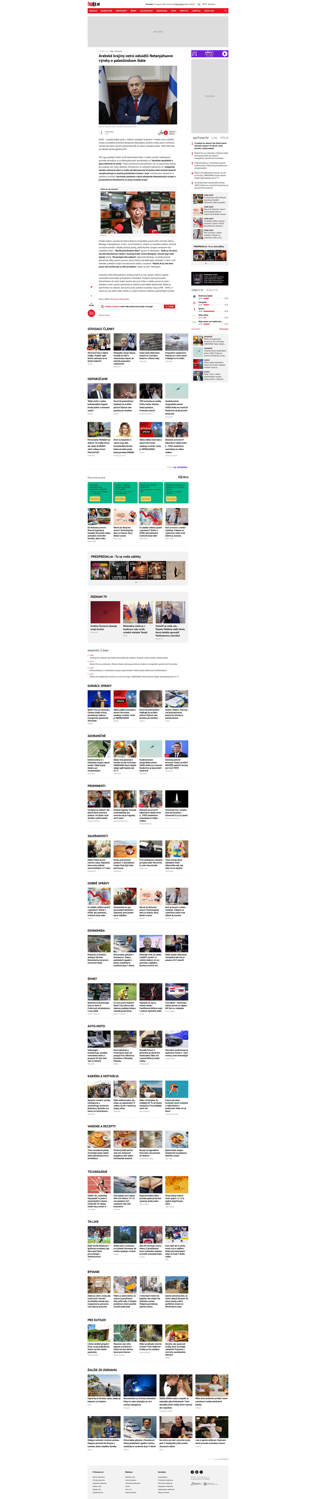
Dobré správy (98, 883)
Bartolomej (179, 4)
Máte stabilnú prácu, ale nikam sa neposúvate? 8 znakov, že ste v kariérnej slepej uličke (125, 1104)
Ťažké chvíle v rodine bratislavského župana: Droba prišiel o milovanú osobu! (213, 376)
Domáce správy (100, 686)
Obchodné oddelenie (165, 1483)
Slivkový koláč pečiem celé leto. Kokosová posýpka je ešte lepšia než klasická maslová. (123, 1154)
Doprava (116, 1064)
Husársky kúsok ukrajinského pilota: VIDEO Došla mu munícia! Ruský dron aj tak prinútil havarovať (150, 765)
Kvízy (173, 11)
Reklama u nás (130, 1477)
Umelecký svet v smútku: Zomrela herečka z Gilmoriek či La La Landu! (176, 813)
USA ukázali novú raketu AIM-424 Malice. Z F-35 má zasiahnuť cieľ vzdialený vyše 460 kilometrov (124, 1201)
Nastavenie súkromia (99, 1483)
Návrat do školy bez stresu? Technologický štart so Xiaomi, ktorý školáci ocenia (123, 531)
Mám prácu (117, 1111)
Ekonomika (162, 11)
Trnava (167, 721)
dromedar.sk (117, 871)
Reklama (129, 1472)
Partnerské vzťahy (211, 275)
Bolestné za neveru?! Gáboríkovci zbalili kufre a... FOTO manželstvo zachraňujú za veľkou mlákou (150, 815)
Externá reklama (130, 1480)
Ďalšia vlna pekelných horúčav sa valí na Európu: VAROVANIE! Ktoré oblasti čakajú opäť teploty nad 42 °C (134, 676)
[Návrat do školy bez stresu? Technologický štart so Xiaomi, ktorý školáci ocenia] (150, 896)
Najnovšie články (98, 650)
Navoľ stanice (195, 329)
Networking (91, 1114)
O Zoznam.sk (98, 1472)
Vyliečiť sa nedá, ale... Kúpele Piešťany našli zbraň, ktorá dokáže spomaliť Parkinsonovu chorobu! (170, 630)
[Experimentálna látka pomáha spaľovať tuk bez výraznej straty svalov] (150, 1184)
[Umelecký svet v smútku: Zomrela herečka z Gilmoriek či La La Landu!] (176, 798)
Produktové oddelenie (165, 1480)
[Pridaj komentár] (91, 287)
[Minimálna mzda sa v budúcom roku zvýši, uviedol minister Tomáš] (138, 612)
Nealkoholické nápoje (146, 1158)
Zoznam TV (99, 597)
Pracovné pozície (96, 477)
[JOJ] (194, 303)
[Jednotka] (194, 309)
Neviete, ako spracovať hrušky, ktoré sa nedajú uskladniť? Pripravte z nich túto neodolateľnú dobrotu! (175, 1349)
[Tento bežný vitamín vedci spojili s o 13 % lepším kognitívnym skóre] (176, 1184)
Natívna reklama (130, 1492)
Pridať (170, 306)
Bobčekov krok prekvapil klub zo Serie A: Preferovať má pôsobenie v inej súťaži (99, 1006)
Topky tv (184, 11)
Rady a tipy (168, 1158)
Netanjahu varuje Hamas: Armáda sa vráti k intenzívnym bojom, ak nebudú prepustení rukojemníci (125, 358)
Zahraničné (106, 11)
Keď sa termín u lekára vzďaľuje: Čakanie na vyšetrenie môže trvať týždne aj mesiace (175, 531)
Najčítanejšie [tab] (201, 138)
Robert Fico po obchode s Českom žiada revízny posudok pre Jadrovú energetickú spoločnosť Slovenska (133, 664)
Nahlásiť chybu (104, 315)
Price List (128, 1489)
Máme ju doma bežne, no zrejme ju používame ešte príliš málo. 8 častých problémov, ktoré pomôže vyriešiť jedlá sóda (125, 1301)
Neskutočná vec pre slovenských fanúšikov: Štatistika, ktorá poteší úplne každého (124, 911)
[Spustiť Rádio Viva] (209, 51)
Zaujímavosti (146, 11)
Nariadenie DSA (98, 1492)
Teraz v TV (197, 290)
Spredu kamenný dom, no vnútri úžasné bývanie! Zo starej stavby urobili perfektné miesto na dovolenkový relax (176, 1301)
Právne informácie (99, 1477)
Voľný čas (209, 11)
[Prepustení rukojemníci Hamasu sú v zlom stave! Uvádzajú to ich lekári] (176, 342)
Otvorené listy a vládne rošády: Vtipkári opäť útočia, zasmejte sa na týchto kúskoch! (98, 357)
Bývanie (94, 1272)
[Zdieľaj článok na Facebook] (91, 296)
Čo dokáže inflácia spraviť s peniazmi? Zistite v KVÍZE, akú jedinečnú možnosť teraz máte (150, 531)
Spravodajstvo (162, 1477)
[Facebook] (192, 1472)
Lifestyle (196, 11)
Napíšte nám (97, 1489)
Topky (112, 51)
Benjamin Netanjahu (120, 299)
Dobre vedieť (92, 541)
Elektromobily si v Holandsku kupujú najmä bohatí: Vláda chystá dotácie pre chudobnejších (128, 670)
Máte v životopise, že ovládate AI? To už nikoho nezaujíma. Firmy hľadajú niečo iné (150, 1104)
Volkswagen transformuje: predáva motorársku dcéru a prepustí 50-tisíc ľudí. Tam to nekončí (97, 1055)
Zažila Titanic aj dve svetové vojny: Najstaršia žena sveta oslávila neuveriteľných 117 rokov (99, 864)
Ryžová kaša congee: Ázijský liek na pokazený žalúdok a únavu (176, 1153)
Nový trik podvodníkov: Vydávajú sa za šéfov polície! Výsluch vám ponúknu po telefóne (149, 713)
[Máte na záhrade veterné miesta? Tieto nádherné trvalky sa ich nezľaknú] (150, 1333)
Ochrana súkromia (99, 1480)
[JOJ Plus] (194, 322)
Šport (133, 11)
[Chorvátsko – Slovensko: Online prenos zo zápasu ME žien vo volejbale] (176, 991)
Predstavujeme (144, 1064)
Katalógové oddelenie (165, 1486)
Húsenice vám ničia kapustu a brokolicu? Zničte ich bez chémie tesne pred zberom (123, 1348)
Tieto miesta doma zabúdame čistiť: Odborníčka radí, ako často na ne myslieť (174, 864)
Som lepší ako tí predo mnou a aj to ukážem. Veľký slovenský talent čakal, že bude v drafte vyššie (175, 1251)
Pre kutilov (97, 1320)
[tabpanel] (209, 165)
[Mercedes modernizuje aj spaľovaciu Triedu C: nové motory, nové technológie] (176, 1039)
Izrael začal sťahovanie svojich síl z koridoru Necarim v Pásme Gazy (149, 356)
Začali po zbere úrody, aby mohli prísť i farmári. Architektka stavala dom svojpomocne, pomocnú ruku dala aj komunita (99, 1301)
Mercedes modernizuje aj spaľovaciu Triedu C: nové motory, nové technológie (176, 1053)
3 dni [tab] (214, 138)
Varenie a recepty (102, 1126)
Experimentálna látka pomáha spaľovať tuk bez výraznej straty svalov (150, 1198)
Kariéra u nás (97, 1486)
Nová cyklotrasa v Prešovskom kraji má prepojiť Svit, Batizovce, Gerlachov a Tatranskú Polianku (124, 1055)
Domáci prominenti (94, 821)
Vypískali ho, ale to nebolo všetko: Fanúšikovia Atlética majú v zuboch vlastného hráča (150, 1006)
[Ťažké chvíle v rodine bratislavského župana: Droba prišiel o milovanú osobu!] (198, 376)
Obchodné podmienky (132, 1483)
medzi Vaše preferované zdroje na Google (129, 306)
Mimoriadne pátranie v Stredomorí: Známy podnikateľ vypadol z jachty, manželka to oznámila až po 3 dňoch (124, 960)
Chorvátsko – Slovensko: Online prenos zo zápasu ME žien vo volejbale (176, 1005)
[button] (166, 133)
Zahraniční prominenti (121, 821)
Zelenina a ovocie (119, 1355)
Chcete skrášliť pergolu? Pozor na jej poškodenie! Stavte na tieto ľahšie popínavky (98, 1348)
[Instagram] (196, 1472)
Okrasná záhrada (93, 1355)
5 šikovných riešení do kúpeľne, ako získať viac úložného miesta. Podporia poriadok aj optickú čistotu (149, 1301)
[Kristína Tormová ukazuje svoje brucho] (105, 612)
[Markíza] (194, 296)
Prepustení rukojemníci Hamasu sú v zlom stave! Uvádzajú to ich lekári (176, 356)
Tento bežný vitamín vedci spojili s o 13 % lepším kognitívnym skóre (174, 1199)
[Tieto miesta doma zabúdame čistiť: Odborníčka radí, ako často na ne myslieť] (176, 849)
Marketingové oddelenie (166, 1489)
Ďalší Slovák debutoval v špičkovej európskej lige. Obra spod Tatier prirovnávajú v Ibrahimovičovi (98, 1251)
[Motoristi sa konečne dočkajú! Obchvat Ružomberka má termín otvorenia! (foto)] (99, 943)
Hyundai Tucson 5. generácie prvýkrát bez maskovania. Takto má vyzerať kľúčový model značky (149, 1055)
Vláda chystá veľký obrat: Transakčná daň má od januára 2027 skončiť (176, 957)
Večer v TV (212, 290)
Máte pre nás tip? (163, 1492)
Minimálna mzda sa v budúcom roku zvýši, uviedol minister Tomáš (135, 629)
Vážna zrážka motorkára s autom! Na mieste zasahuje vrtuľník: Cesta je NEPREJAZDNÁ (125, 713)
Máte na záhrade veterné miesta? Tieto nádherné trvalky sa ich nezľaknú (150, 1347)
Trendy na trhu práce (171, 1114)
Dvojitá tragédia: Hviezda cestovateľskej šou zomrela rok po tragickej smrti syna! (125, 814)
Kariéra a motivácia (103, 1076)
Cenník (127, 1486)
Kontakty (162, 1472)
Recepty (167, 1358)
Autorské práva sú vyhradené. (200, 1479)
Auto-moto (96, 1026)
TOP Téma (117, 1209)
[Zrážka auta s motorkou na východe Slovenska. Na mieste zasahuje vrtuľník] (125, 1234)
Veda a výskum (144, 1204)
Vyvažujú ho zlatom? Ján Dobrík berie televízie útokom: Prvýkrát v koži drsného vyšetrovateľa (129, 657)
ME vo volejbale (170, 1011)
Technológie (97, 1172)
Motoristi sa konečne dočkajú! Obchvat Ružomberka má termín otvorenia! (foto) (98, 958)
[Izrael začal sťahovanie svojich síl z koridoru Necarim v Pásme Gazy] (150, 342)
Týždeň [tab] (224, 138)
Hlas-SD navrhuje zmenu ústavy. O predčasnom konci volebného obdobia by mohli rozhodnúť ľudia (150, 1249)
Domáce (93, 11)
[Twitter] (201, 1472)
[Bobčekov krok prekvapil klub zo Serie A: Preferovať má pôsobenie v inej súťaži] (99, 991)
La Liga (141, 1014)
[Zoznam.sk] (197, 1484)
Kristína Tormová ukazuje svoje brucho (104, 627)
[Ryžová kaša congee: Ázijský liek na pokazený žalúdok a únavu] (176, 1139)
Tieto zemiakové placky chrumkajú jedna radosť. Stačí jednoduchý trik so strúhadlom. (98, 1154)
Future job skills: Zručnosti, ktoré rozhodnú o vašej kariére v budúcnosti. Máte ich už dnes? (176, 1105)
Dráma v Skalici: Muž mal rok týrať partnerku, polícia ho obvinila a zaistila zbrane (176, 713)
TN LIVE (93, 1222)
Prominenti (121, 11)
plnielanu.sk (169, 918)
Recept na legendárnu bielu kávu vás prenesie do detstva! (149, 1153)
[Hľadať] (225, 10)
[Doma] (194, 316)
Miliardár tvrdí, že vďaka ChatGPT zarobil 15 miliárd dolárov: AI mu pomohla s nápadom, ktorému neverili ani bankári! (150, 960)
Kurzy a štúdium (144, 1111)
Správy (125, 635)
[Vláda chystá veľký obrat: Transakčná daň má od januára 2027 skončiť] (176, 943)
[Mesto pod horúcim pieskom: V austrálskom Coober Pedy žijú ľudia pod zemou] (125, 849)
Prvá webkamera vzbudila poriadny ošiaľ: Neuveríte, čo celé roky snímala (150, 863)
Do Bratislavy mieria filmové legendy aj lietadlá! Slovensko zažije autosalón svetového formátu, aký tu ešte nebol (99, 533)
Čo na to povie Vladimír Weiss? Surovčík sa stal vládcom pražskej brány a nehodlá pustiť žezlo (125, 1006)
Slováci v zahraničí (93, 1014)
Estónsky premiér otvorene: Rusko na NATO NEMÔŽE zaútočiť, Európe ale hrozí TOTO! (176, 763)
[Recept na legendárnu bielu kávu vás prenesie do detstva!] (150, 1139)
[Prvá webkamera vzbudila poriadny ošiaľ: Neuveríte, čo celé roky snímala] (150, 849)
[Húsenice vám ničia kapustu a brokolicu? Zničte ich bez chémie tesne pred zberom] (125, 1333)
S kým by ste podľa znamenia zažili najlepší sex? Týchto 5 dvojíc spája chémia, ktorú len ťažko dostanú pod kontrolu (214, 279)
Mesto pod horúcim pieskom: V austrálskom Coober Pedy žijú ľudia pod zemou (124, 864)
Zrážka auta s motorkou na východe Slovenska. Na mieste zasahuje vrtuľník (125, 1248)
